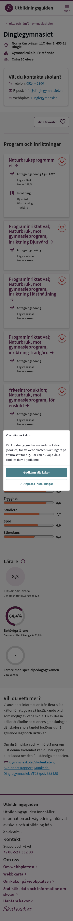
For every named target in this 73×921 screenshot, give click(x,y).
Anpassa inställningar (38, 484)
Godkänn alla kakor (36, 472)
